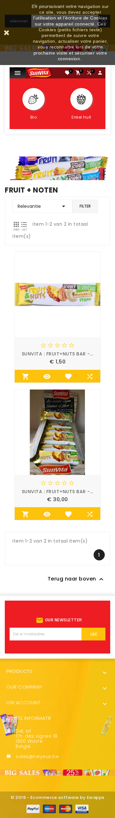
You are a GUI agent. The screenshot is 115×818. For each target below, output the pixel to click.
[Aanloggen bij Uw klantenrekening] (100, 74)
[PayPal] (33, 808)
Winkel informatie (28, 718)
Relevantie (42, 206)
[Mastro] (49, 808)
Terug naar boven (76, 579)
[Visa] (81, 808)
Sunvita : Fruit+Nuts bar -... (58, 354)
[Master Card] (65, 808)
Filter (85, 206)
